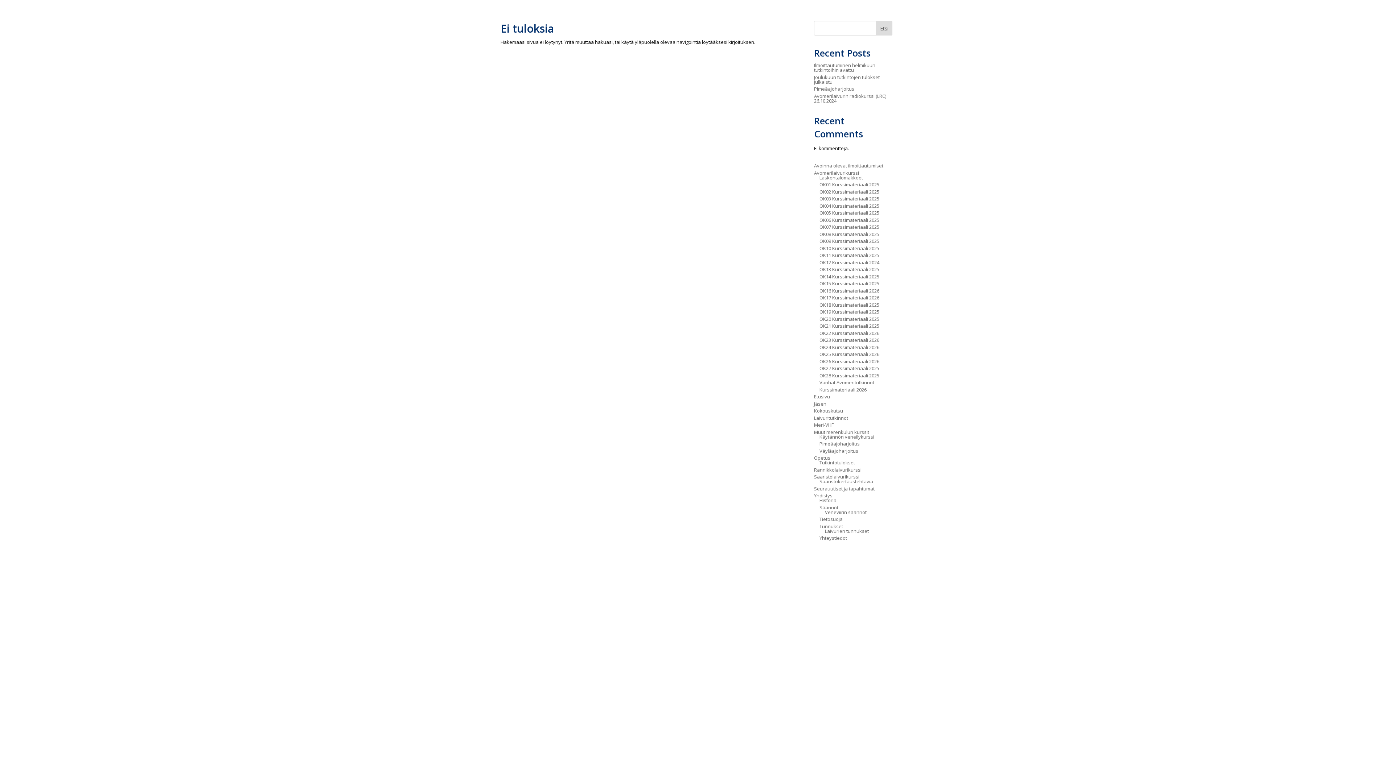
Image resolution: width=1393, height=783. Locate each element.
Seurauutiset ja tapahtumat (844, 488)
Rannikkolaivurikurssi (838, 470)
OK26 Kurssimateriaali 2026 (849, 361)
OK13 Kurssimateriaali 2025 (849, 269)
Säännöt (828, 507)
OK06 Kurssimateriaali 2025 (849, 220)
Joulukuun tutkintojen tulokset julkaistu (847, 79)
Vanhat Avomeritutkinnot (846, 382)
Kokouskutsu (828, 410)
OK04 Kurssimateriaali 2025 (849, 206)
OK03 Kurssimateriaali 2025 (849, 198)
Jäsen (820, 404)
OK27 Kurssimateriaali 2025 (849, 368)
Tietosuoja (831, 519)
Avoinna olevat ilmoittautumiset (848, 165)
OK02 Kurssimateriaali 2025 (849, 191)
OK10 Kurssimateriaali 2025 (849, 248)
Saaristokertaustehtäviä (846, 481)
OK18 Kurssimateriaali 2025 (849, 305)
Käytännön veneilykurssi (846, 437)
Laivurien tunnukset (847, 531)
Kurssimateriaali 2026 (843, 389)
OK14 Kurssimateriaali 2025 (849, 276)
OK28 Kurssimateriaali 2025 (849, 375)
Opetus (822, 458)
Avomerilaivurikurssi (836, 173)
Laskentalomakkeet (841, 177)
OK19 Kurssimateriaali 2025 (849, 311)
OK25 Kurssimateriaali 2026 (849, 354)
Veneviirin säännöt (846, 512)
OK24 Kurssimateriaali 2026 (849, 347)
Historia (828, 500)
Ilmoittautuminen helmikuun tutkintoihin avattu (844, 67)
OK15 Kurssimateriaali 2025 (849, 283)
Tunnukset (831, 526)
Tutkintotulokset (837, 462)
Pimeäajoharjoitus (834, 89)
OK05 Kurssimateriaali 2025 (849, 213)
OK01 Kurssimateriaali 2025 (849, 184)
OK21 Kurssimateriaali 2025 (849, 326)
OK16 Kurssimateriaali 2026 (849, 290)
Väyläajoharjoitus (838, 451)
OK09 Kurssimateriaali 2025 (849, 241)
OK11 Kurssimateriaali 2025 (849, 255)
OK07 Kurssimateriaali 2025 (849, 227)
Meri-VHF (824, 425)
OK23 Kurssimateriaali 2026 (849, 340)
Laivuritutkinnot (831, 418)
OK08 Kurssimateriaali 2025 (849, 234)
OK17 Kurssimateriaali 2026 (849, 297)
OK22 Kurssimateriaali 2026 (849, 333)
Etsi (884, 28)
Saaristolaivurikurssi (836, 476)
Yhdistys (823, 495)
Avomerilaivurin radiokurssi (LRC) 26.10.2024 (850, 98)
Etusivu (822, 396)
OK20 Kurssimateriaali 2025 (849, 319)
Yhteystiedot (833, 538)
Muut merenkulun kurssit (841, 432)
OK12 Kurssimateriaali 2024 (849, 262)
